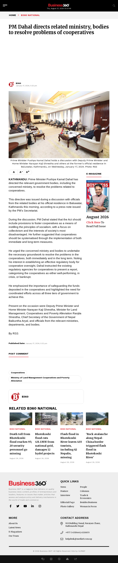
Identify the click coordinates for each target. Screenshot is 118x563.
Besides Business (88, 502)
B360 (18, 83)
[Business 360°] (59, 5)
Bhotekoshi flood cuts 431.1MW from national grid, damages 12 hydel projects (45, 443)
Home (12, 15)
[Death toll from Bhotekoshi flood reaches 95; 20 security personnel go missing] (21, 418)
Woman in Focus (88, 506)
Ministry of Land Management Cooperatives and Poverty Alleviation (40, 379)
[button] (42, 559)
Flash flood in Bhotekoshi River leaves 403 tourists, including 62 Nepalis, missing (71, 445)
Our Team (14, 536)
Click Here (93, 222)
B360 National (17, 429)
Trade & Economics (85, 496)
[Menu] (5, 5)
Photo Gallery (67, 506)
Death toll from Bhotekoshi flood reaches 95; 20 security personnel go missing (21, 443)
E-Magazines (15, 531)
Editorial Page (67, 502)
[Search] (114, 5)
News (63, 487)
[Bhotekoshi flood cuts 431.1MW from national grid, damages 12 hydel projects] (46, 418)
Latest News (15, 527)
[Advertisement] (59, 60)
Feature (64, 491)
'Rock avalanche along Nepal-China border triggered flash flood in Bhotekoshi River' (97, 445)
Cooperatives (18, 372)
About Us (13, 523)
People (83, 487)
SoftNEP (81, 551)
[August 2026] (97, 196)
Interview (65, 495)
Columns (84, 491)
